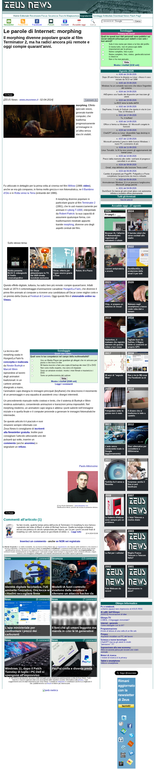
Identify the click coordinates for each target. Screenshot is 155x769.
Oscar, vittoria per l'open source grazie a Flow (62, 273)
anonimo (30, 443)
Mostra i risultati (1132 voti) (126, 65)
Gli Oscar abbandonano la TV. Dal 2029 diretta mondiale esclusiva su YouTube (39, 275)
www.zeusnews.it (29, 99)
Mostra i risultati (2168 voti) (64, 381)
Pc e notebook (107, 607)
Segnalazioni (86, 16)
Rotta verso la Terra (24, 193)
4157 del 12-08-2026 (127, 139)
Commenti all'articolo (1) (22, 519)
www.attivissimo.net (81, 505)
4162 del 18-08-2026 (127, 106)
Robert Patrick (66, 213)
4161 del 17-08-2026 (127, 115)
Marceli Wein (10, 369)
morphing (69, 224)
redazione (61, 681)
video (86, 185)
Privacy (104, 634)
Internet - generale (109, 623)
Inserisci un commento (33, 541)
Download (118, 16)
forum (49, 683)
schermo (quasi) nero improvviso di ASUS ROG (121, 609)
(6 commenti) (43, 599)
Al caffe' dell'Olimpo (110, 612)
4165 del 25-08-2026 (127, 83)
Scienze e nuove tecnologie (114, 640)
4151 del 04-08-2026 (127, 188)
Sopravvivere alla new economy (115, 647)
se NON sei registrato (68, 541)
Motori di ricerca (108, 655)
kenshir (9, 537)
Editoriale (24, 16)
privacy (80, 680)
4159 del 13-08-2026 (127, 130)
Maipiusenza (73, 16)
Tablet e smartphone (110, 661)
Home (16, 16)
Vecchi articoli (126, 200)
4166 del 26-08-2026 (127, 74)
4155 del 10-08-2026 (127, 156)
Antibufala (107, 16)
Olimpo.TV (106, 618)
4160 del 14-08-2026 (127, 121)
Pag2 (138, 16)
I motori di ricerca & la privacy (114, 657)
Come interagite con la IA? (112, 625)
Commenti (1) (91, 100)
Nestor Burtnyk (15, 365)
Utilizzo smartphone (109, 663)
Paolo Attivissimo (88, 466)
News (126, 16)
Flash (132, 16)
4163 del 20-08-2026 (127, 100)
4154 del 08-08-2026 (127, 164)
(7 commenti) (43, 558)
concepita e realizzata (15, 362)
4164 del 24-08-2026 (127, 91)
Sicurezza (53, 16)
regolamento (62, 547)
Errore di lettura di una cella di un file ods (119, 631)
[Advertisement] (26, 71)
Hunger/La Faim (72, 289)
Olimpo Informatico (126, 603)
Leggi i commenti (64, 384)
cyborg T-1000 (74, 210)
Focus (44, 16)
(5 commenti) (43, 640)
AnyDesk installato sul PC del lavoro (117, 636)
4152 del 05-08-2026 (127, 179)
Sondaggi (97, 16)
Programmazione (109, 629)
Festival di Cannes (40, 296)
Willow (71, 185)
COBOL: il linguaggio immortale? (115, 620)
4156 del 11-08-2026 (127, 147)
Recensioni (35, 16)
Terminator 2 (88, 202)
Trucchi (62, 16)
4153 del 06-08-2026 (127, 171)
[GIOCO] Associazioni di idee (114, 614)
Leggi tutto (76, 532)
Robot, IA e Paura (84, 270)
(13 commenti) (89, 558)
